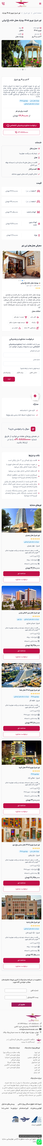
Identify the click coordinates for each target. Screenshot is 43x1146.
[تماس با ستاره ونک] (3, 3)
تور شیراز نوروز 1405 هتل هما (29, 690)
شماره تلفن (34, 990)
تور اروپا (37, 1052)
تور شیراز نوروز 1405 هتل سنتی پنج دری (26, 845)
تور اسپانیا (27, 1090)
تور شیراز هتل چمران (32, 535)
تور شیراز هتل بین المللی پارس (29, 613)
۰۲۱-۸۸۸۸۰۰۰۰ (23, 132)
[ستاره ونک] (21, 3)
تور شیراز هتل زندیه (33, 922)
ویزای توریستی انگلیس (12, 1065)
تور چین (37, 1067)
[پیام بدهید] (39, 1142)
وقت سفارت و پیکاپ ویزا (11, 1052)
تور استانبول (36, 1062)
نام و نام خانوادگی (35, 351)
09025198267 (34, 1026)
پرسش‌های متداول (8, 1104)
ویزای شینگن (15, 1060)
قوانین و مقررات (35, 1108)
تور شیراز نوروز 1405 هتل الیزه (29, 767)
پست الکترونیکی (32, 997)
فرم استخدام (23, 1108)
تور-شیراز (27, 13)
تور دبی (37, 1065)
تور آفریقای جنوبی (34, 1057)
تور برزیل (37, 1072)
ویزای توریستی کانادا (13, 1055)
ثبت (9, 379)
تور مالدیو (36, 1060)
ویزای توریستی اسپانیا (12, 1057)
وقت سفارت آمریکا (13, 1062)
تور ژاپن (37, 1070)
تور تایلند (37, 1055)
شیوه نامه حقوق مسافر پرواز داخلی (29, 1104)
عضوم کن (21, 1004)
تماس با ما (5, 1108)
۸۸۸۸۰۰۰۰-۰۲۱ (22, 439)
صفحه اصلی (37, 13)
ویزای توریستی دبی (13, 1067)
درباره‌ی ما (14, 1108)
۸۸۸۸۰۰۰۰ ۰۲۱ (34, 1023)
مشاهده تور (21, 573)
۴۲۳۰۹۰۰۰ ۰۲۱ (22, 1023)
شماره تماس (36, 360)
